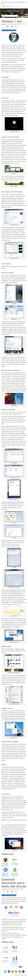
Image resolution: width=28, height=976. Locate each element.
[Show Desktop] (14, 404)
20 (14, 966)
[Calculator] (14, 566)
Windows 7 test (11, 21)
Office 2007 (21, 503)
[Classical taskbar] (14, 184)
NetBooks (9, 201)
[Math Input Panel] (14, 614)
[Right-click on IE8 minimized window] (14, 352)
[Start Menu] (14, 302)
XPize (25, 441)
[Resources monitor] (14, 256)
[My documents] (14, 461)
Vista (19, 60)
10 (6, 966)
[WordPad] (14, 536)
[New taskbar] (14, 172)
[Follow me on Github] (23, 971)
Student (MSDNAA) (12, 45)
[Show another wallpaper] (14, 702)
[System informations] (14, 223)
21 (17, 966)
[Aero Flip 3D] (14, 849)
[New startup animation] (14, 130)
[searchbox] (13, 6)
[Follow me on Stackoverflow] (12, 971)
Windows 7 (7, 47)
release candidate (10, 70)
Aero (19, 154)
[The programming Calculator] (14, 585)
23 (23, 966)
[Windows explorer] (14, 476)
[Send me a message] (20, 971)
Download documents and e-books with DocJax (13, 883)
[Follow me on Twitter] (5, 971)
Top (25, 975)
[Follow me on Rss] (16, 971)
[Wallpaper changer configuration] (14, 671)
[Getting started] (14, 317)
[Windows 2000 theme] (14, 640)
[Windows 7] (14, 42)
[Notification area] (14, 736)
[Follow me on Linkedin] (9, 971)
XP (16, 58)
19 (11, 966)
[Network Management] (13, 497)
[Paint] (14, 521)
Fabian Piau (4, 24)
